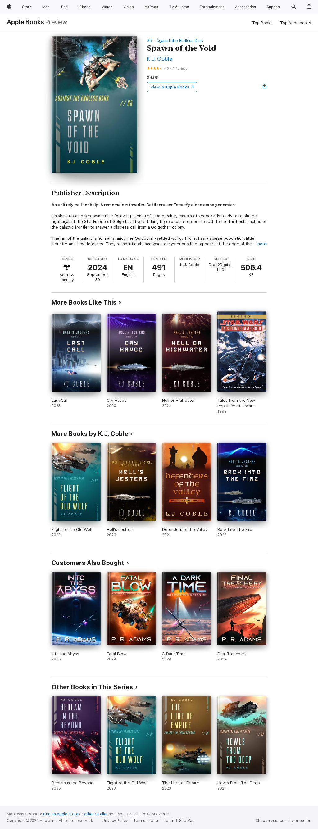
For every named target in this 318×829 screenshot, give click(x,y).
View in (169, 87)
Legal (169, 820)
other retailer (96, 814)
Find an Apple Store (61, 814)
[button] (293, 7)
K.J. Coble (160, 58)
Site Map (187, 820)
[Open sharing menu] (264, 87)
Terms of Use (145, 820)
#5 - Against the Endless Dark (175, 40)
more (261, 244)
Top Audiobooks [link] (295, 22)
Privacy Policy (115, 820)
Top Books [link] (262, 22)
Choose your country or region (283, 820)
